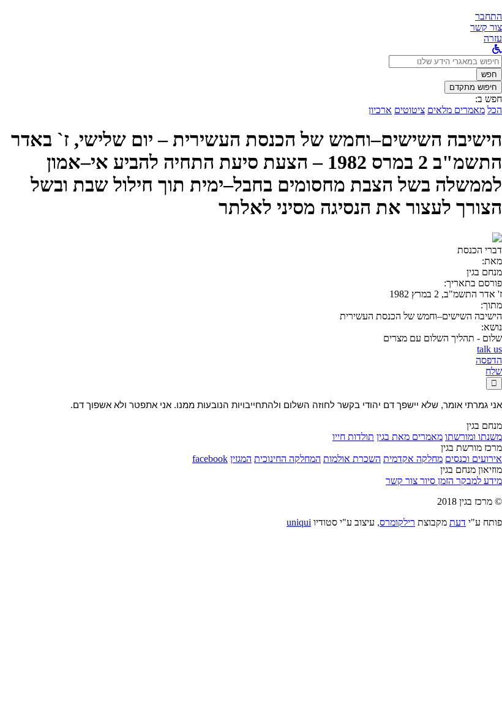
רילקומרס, (396, 522)
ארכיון (380, 110)
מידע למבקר (478, 480)
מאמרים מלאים (456, 110)
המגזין (241, 458)
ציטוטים (409, 110)
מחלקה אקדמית (413, 458)
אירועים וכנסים (473, 458)
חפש (489, 74)
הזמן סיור (436, 480)
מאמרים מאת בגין (409, 436)
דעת (457, 522)
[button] (488, 16)
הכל (494, 110)
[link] (486, 27)
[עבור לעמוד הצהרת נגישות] (497, 49)
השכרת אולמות (352, 458)
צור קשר (402, 480)
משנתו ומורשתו (473, 436)
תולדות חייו (353, 436)
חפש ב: (488, 99)
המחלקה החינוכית (287, 458)
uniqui (299, 522)
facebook (210, 458)
